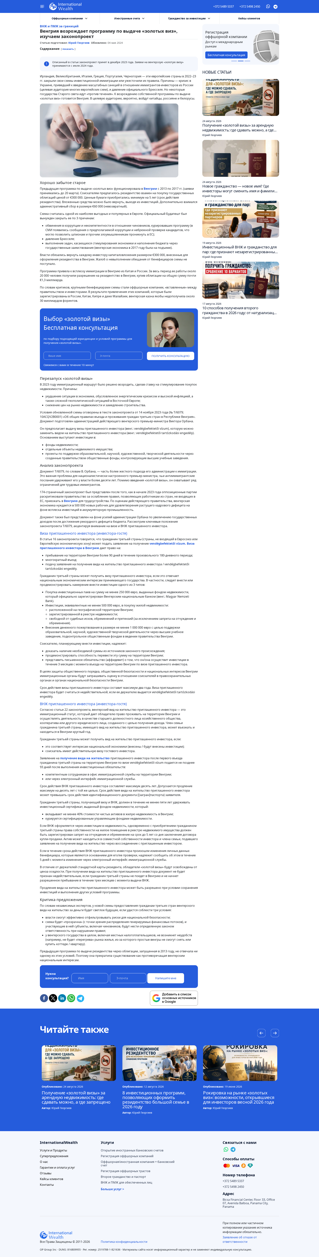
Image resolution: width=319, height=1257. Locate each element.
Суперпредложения (54, 1156)
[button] (274, 1033)
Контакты (47, 1185)
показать (68, 49)
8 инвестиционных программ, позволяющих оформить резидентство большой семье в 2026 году (155, 1099)
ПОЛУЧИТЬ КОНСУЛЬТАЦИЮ (171, 356)
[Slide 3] (247, 61)
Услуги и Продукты (53, 1150)
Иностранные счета (127, 18)
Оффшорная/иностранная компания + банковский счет (137, 1163)
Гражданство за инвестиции (187, 18)
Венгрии (150, 189)
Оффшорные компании (67, 18)
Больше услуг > (112, 1189)
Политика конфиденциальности (124, 1242)
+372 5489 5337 (223, 6)
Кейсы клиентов (249, 18)
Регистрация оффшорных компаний (127, 1156)
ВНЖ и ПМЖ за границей (59, 26)
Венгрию (70, 501)
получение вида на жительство (84, 758)
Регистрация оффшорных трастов (125, 1171)
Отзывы (45, 1173)
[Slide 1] (234, 61)
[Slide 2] (240, 61)
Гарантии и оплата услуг (57, 1168)
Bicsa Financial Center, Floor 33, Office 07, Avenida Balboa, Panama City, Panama (249, 1203)
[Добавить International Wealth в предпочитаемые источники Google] (174, 998)
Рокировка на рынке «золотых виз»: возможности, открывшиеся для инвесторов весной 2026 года (238, 1097)
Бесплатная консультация (229, 55)
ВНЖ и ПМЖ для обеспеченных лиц (126, 1182)
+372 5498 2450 (249, 6)
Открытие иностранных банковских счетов (132, 1150)
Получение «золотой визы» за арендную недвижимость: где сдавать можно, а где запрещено (76, 1097)
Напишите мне (165, 978)
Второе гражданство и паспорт (123, 1177)
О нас (44, 1162)
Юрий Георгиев (79, 42)
